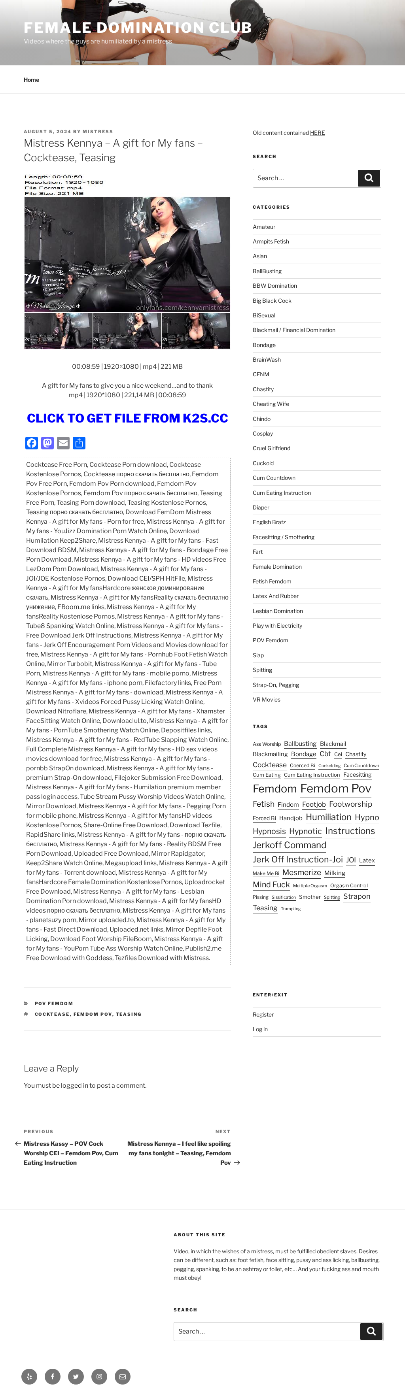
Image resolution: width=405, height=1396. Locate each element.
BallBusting (267, 271)
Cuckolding (329, 765)
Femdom (275, 788)
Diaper (261, 507)
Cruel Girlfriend (271, 448)
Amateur (264, 226)
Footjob (314, 804)
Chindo (262, 418)
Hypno (367, 817)
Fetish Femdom (272, 581)
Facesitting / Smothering (283, 537)
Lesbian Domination (278, 610)
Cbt (325, 754)
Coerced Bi (302, 765)
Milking (334, 873)
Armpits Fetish (271, 241)
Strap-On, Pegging (276, 684)
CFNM (261, 374)
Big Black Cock (272, 300)
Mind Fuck (271, 884)
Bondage (264, 344)
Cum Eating (267, 775)
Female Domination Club (138, 27)
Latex (367, 860)
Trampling (291, 908)
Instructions (350, 830)
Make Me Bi (266, 873)
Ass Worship (267, 744)
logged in (74, 1085)
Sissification (284, 897)
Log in (260, 1029)
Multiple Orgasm (310, 886)
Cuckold (263, 463)
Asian (260, 256)
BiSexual (264, 315)
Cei (338, 754)
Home (31, 79)
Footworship (350, 804)
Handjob (291, 818)
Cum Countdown (274, 477)
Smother (310, 897)
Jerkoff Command (289, 845)
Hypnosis (269, 831)
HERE (317, 132)
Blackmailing (270, 754)
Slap (258, 655)
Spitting (262, 669)
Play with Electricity (277, 625)
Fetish (263, 804)
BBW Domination (275, 285)
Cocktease (52, 1014)
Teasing (129, 1014)
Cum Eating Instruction (282, 492)
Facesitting (357, 774)
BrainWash (267, 359)
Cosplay (263, 433)
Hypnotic (305, 831)
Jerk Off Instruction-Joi (298, 859)
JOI (351, 860)
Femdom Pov (93, 1014)
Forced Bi (264, 818)
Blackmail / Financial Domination (294, 329)
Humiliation (329, 817)
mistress (98, 131)
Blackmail (333, 743)
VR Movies (266, 699)
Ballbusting (300, 743)
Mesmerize (301, 872)
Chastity (263, 389)
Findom (288, 804)
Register (263, 1014)
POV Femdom (54, 1003)
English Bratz (269, 522)
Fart (258, 551)
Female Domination (277, 566)
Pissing (261, 897)
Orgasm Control (349, 886)
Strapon (357, 896)
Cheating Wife (271, 403)
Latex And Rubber (276, 595)
